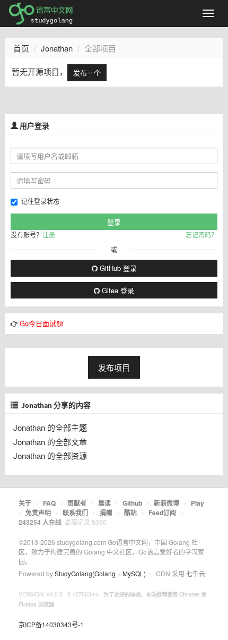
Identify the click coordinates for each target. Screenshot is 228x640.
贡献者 (76, 503)
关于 (25, 503)
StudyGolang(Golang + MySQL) (100, 573)
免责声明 (38, 512)
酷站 (130, 512)
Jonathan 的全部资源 (50, 455)
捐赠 (106, 512)
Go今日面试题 (41, 323)
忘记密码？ (201, 234)
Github (132, 503)
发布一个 (87, 72)
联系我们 (75, 512)
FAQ (49, 503)
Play (197, 503)
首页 (21, 48)
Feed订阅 (162, 512)
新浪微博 (166, 503)
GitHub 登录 (117, 268)
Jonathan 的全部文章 (50, 441)
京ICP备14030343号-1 (51, 624)
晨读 (104, 503)
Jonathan (57, 48)
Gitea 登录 (117, 290)
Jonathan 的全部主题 (50, 427)
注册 (48, 234)
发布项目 (114, 367)
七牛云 (195, 573)
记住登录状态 (40, 201)
